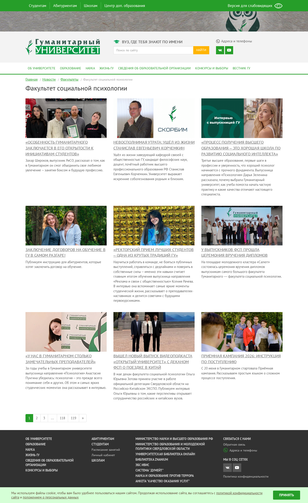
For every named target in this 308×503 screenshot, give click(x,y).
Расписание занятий (106, 450)
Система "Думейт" (150, 470)
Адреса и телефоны (243, 450)
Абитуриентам (65, 5)
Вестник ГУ (241, 68)
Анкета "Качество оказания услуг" (163, 481)
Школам (90, 5)
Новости (49, 79)
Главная (31, 79)
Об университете (41, 68)
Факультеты (69, 79)
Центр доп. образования (124, 5)
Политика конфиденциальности (246, 476)
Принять (286, 495)
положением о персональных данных (51, 497)
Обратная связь (234, 444)
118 (62, 418)
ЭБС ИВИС (142, 465)
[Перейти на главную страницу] (62, 46)
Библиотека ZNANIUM (152, 460)
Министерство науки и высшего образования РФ (174, 439)
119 (73, 418)
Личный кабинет (103, 455)
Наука (90, 68)
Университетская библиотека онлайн (165, 454)
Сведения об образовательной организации (154, 68)
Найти (201, 50)
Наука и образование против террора (165, 476)
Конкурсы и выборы (211, 68)
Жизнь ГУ (106, 68)
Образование (70, 68)
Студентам (37, 5)
